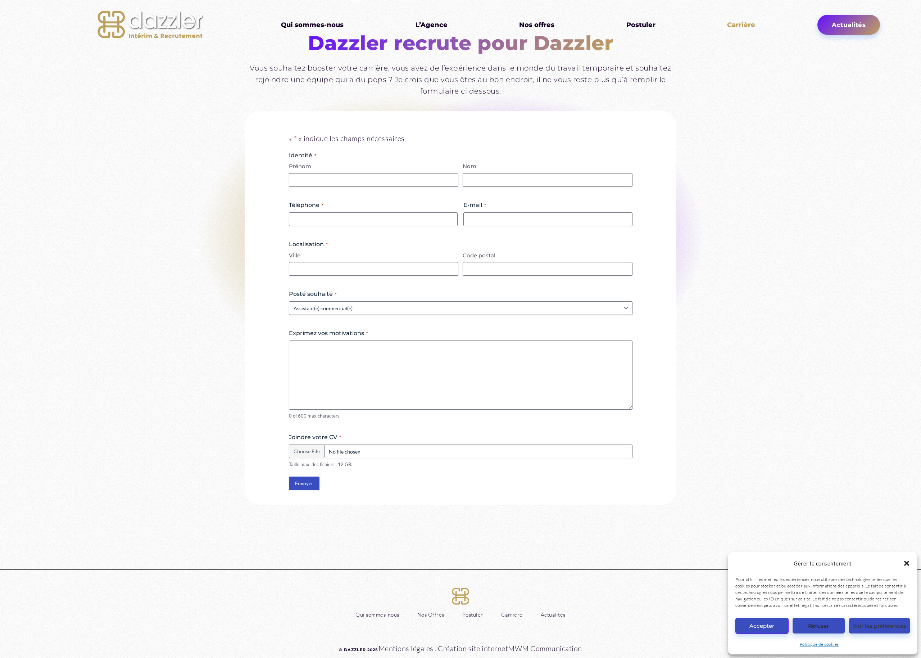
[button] (906, 563)
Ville (294, 255)
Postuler (640, 25)
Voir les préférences (879, 625)
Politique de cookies (819, 644)
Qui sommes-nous (312, 25)
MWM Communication (545, 648)
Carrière (741, 25)
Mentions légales (406, 648)
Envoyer (304, 483)
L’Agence (432, 25)
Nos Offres (430, 614)
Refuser (818, 625)
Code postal (479, 255)
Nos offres (536, 25)
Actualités (553, 614)
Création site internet (472, 648)
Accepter (761, 625)
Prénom (300, 166)
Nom (469, 166)
